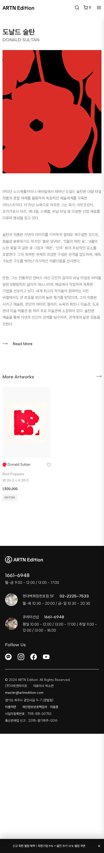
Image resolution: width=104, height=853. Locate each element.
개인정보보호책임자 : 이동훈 (40, 707)
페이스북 (33, 657)
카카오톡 (8, 657)
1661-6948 (17, 575)
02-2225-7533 (74, 596)
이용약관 (10, 707)
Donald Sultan (19, 464)
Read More (23, 343)
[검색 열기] (77, 8)
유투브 (46, 657)
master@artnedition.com (24, 693)
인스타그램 (21, 657)
